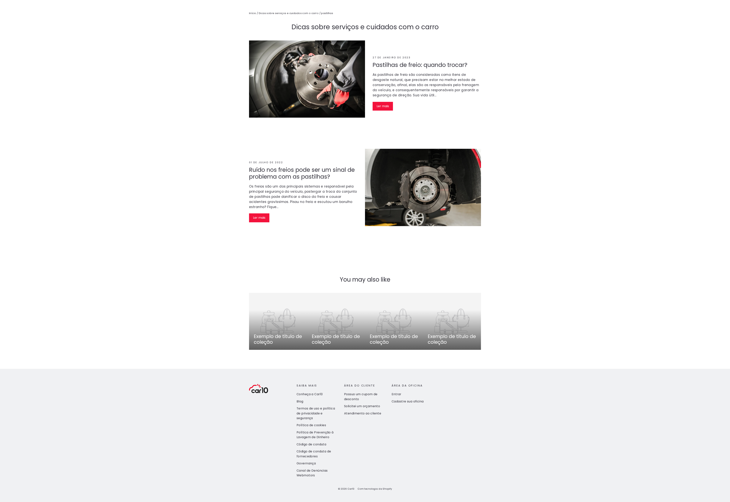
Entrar (396, 394)
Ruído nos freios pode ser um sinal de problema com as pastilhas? (302, 173)
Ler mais (383, 106)
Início (252, 13)
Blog (300, 401)
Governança (306, 463)
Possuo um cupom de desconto (361, 396)
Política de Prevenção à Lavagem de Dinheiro (315, 434)
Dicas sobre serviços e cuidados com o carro (289, 13)
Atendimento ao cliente (362, 413)
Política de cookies (311, 425)
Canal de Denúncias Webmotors (312, 472)
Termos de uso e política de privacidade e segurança (316, 413)
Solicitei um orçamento (362, 406)
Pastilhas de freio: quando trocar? (420, 65)
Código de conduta (311, 444)
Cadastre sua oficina (408, 401)
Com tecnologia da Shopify (375, 488)
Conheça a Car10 (310, 394)
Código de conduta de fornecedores (314, 453)
